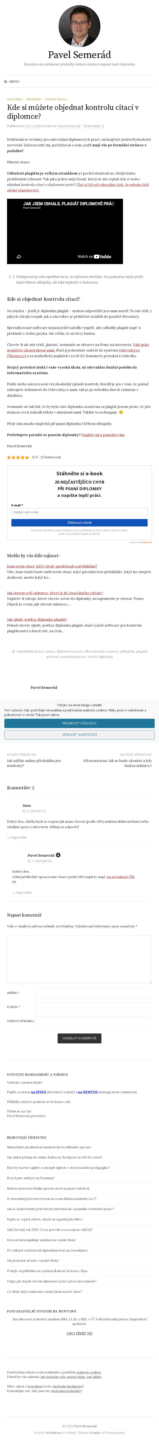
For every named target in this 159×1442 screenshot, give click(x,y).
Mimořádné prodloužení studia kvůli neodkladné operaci (49, 1147)
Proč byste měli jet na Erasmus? (30, 1178)
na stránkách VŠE (121, 877)
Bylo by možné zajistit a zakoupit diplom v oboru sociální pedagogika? (58, 1168)
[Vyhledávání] (151, 81)
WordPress (53, 1433)
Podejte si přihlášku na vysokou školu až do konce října (47, 1271)
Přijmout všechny (79, 723)
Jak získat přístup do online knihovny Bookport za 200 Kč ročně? (55, 1157)
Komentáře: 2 (94, 126)
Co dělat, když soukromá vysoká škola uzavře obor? (44, 1292)
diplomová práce (70, 651)
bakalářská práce (30, 651)
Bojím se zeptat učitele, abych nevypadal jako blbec (45, 1219)
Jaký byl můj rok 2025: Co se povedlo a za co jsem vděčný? (50, 1230)
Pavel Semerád (79, 55)
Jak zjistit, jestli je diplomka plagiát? (37, 619)
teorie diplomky (100, 657)
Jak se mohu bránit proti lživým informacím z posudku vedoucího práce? (60, 1209)
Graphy (95, 1433)
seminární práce (73, 657)
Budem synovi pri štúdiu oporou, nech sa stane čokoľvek (48, 1188)
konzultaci (35, 1386)
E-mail (13, 1007)
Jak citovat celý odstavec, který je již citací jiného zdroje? (55, 593)
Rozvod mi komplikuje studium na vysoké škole (41, 1240)
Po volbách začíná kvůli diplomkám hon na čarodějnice (47, 1250)
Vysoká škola (56, 99)
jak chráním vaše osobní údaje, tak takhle (71, 1377)
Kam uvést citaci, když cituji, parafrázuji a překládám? (52, 566)
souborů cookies (95, 710)
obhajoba (127, 651)
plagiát (141, 651)
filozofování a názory (101, 651)
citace (50, 651)
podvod (52, 657)
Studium (34, 99)
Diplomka (15, 99)
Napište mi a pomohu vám (103, 435)
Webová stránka (20, 1021)
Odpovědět (19, 837)
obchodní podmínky (66, 1391)
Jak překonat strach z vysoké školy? (33, 1261)
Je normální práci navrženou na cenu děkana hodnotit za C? (51, 1199)
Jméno (13, 993)
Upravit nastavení (79, 735)
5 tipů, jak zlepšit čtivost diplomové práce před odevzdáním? (51, 1281)
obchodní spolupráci (67, 1386)
